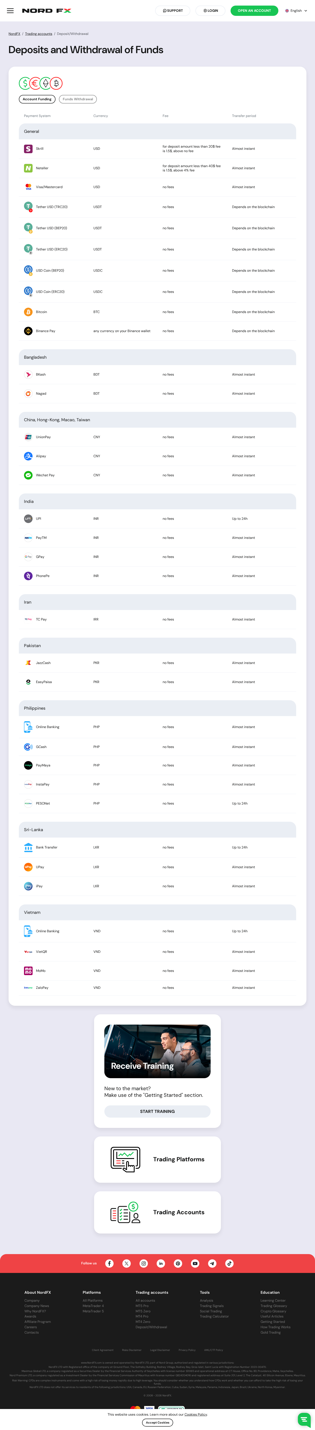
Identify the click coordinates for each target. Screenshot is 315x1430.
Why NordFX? (35, 1311)
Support (175, 10)
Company (32, 1300)
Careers (30, 1327)
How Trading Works (276, 1327)
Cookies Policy (195, 1414)
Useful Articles (272, 1316)
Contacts (31, 1332)
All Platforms (93, 1300)
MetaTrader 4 (93, 1306)
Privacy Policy (187, 1350)
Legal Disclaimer (160, 1350)
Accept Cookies (157, 1422)
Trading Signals (212, 1306)
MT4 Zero (143, 1321)
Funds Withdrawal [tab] (78, 99)
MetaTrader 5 (93, 1311)
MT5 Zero (143, 1311)
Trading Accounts (179, 1212)
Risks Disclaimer (132, 1350)
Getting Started (273, 1321)
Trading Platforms (179, 1159)
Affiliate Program (37, 1321)
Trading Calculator (214, 1316)
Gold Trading (271, 1332)
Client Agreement (103, 1350)
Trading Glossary (274, 1306)
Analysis (206, 1300)
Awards (30, 1316)
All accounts (145, 1300)
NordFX (14, 33)
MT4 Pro (142, 1316)
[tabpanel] (157, 552)
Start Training (157, 1111)
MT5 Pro (142, 1306)
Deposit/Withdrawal (151, 1327)
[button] (10, 11)
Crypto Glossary (273, 1311)
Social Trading (211, 1311)
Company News (36, 1306)
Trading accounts (38, 33)
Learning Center (273, 1300)
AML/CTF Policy (213, 1350)
